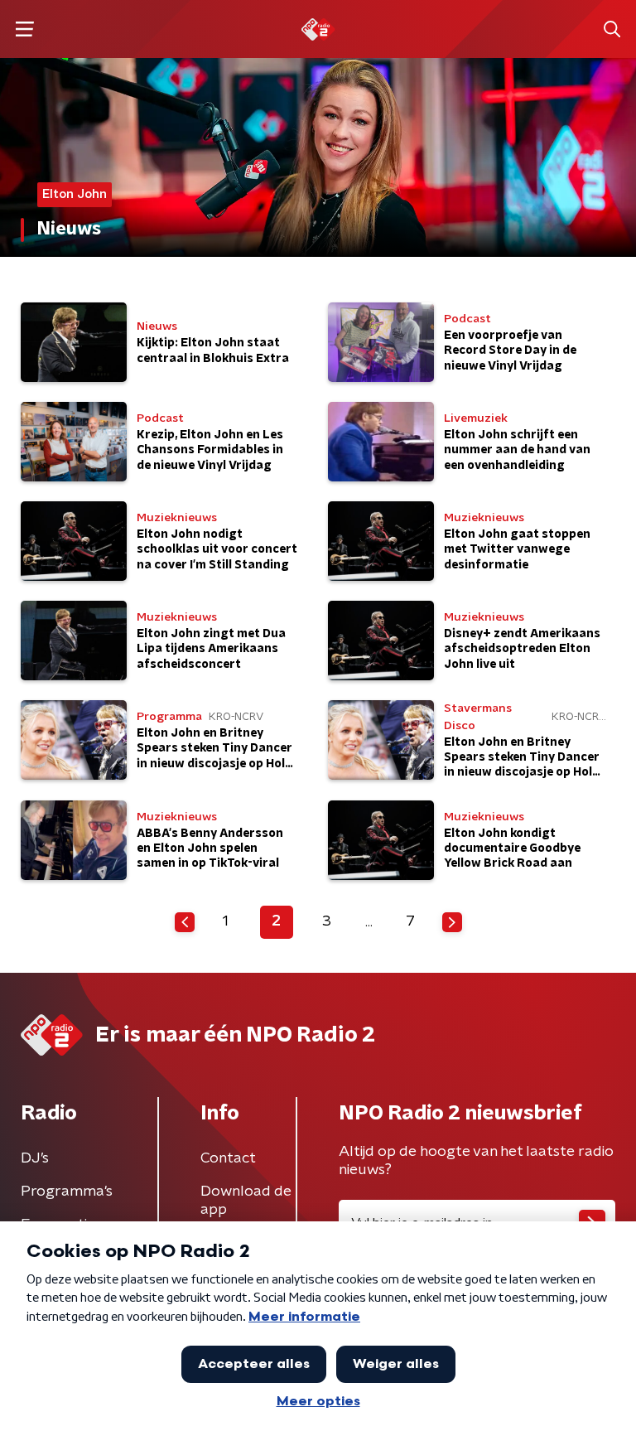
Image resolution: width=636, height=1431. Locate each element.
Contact (228, 1158)
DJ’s (35, 1158)
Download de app (246, 1200)
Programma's (67, 1191)
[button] (24, 29)
